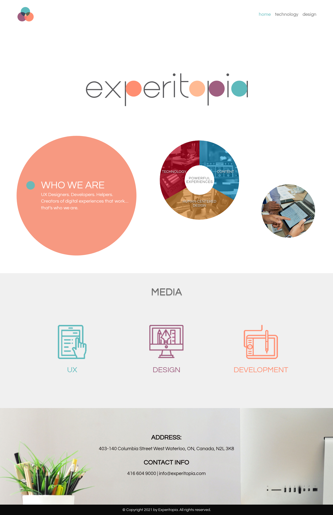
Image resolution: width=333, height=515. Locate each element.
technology (286, 15)
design (309, 15)
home (265, 15)
